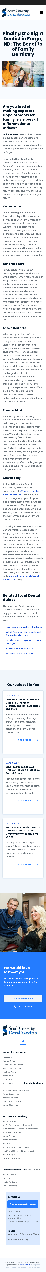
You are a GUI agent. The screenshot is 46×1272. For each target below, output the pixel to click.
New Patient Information (13, 1068)
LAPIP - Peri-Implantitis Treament (17, 1125)
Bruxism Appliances (11, 1158)
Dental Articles (9, 1076)
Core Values (7, 1083)
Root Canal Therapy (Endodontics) (18, 1151)
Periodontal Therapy (11, 1101)
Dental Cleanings (10, 1105)
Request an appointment (20, 653)
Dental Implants (9, 1140)
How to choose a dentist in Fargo (24, 627)
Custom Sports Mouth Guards (15, 1147)
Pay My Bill (7, 1057)
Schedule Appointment (12, 1064)
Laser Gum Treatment (12, 1132)
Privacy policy (25, 1265)
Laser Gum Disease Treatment (16, 1090)
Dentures (6, 1143)
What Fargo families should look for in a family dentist (23, 634)
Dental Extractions (10, 1094)
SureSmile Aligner (32, 1170)
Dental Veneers (9, 1174)
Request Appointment (23, 998)
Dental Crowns (9, 1121)
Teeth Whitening (9, 1185)
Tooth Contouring (10, 1182)
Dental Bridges (9, 1154)
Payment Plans (9, 1061)
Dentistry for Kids (10, 1097)
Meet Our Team (9, 1072)
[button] (41, 13)
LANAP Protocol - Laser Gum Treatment (20, 1128)
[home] (16, 12)
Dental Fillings (8, 1136)
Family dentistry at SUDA (19, 648)
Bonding (6, 1178)
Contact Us (7, 1079)
